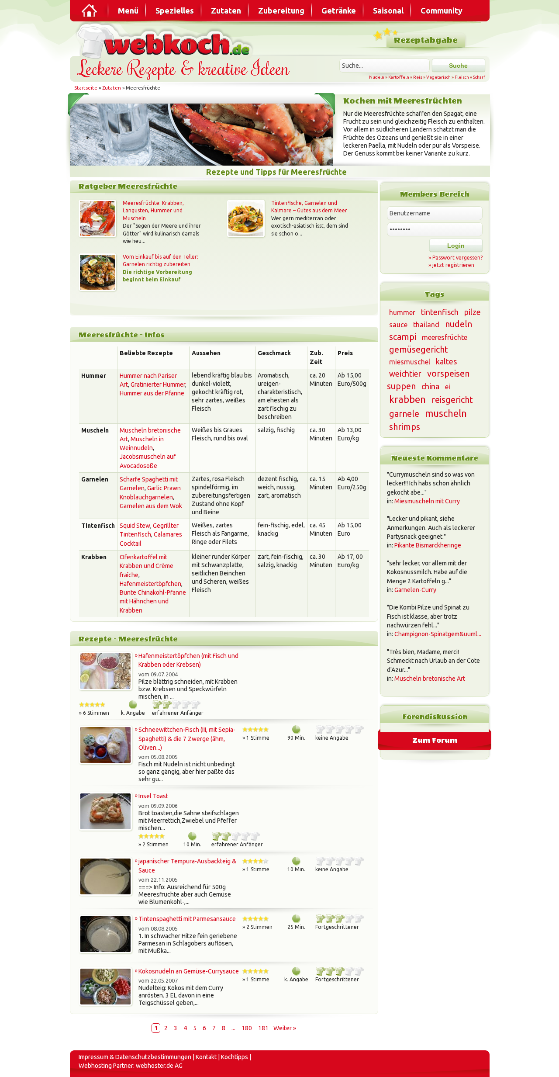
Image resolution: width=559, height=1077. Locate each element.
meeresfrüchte (444, 337)
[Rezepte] (90, 10)
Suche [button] (458, 65)
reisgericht (452, 400)
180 (247, 1028)
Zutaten (226, 10)
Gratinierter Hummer (158, 384)
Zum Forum (434, 740)
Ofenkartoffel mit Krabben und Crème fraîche (146, 566)
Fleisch (462, 77)
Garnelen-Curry (415, 589)
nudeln (458, 324)
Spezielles (174, 10)
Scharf (479, 77)
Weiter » (284, 1028)
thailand (426, 325)
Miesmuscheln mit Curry (427, 501)
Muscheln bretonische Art (429, 678)
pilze (472, 312)
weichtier (405, 373)
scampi (402, 337)
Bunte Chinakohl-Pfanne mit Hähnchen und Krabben (153, 601)
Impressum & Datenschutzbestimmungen (135, 1056)
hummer (402, 312)
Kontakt (206, 1056)
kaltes (446, 361)
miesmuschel (409, 362)
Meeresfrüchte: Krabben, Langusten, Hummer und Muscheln (153, 210)
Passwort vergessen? (457, 257)
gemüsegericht (418, 349)
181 (263, 1028)
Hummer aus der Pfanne (152, 393)
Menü (128, 10)
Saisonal (388, 10)
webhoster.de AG (159, 1065)
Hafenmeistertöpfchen (150, 583)
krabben (407, 399)
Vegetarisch (438, 77)
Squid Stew (135, 525)
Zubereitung (281, 10)
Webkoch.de (166, 40)
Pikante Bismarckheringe (427, 545)
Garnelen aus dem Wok (151, 505)
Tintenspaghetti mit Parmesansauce (187, 918)
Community (441, 10)
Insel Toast (153, 796)
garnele (404, 414)
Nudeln (376, 77)
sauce (398, 325)
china (430, 386)
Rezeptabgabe (425, 40)
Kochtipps (234, 1056)
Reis (417, 77)
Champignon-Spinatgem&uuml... (437, 633)
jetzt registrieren (453, 265)
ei (447, 387)
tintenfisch (440, 312)
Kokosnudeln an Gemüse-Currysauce (188, 971)
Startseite (85, 87)
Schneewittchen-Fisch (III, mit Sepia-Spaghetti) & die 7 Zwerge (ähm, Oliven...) (186, 738)
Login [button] (456, 245)
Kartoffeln (398, 77)
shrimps (404, 427)
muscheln (446, 413)
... (233, 1028)
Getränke (338, 10)
